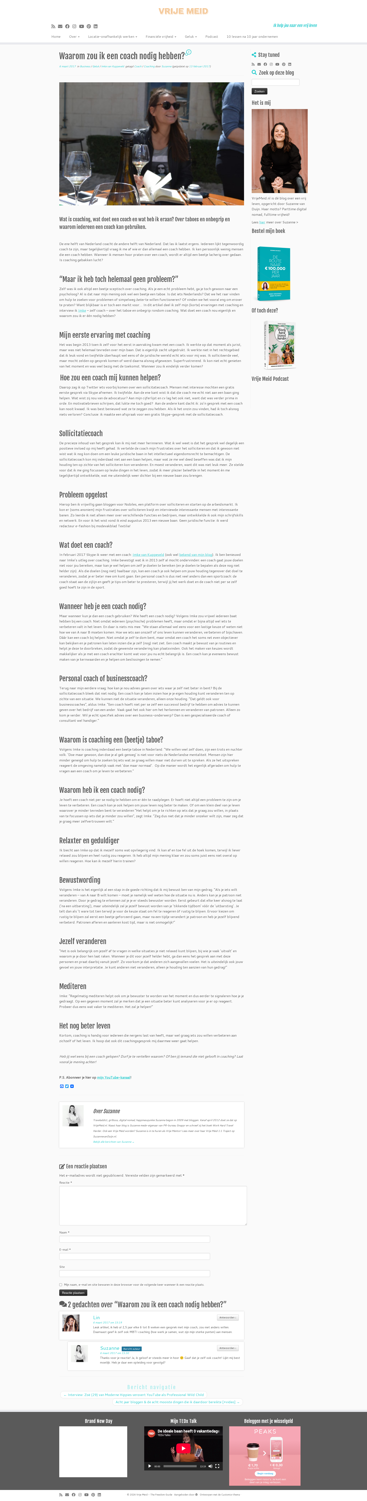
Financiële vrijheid (160, 36)
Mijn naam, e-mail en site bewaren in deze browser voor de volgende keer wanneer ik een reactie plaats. (134, 1284)
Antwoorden (227, 1317)
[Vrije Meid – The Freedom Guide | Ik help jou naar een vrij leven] (183, 10)
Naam (64, 1232)
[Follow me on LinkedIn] (97, 26)
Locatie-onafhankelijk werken (111, 36)
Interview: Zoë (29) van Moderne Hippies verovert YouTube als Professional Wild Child (134, 1394)
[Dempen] (210, 1466)
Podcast (211, 36)
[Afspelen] (150, 1466)
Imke (82, 310)
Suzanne (166, 66)
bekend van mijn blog (195, 554)
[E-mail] (61, 26)
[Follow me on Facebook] (68, 26)
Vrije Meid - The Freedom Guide (154, 1494)
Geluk (190, 36)
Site (62, 1267)
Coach (138, 66)
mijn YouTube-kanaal (113, 1077)
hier (262, 222)
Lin (96, 1317)
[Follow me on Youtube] (83, 26)
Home (56, 36)
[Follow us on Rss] (54, 26)
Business (85, 66)
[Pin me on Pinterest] (90, 26)
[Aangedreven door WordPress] (196, 1493)
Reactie (65, 1182)
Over (73, 36)
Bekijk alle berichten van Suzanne (113, 1142)
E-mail (65, 1249)
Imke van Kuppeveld (113, 66)
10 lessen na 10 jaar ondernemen (252, 36)
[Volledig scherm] (217, 1466)
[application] (183, 1448)
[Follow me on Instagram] (75, 26)
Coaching (149, 66)
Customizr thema (230, 1494)
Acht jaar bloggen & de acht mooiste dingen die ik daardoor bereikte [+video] (178, 1401)
